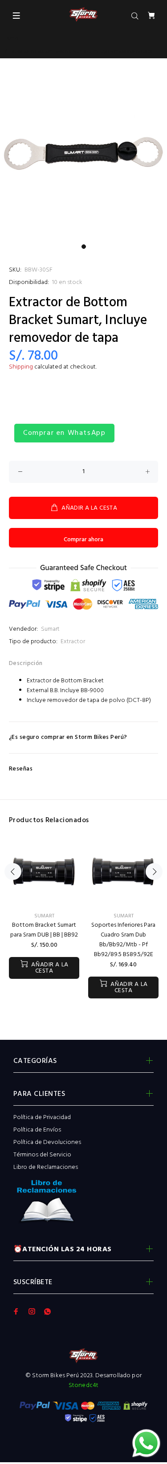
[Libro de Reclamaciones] (83, 1204)
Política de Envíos (37, 1130)
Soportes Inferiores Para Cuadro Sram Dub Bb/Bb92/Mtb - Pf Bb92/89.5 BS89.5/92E (123, 940)
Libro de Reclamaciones (45, 1167)
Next (154, 871)
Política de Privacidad (42, 1117)
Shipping (21, 367)
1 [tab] (83, 246)
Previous (12, 871)
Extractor (73, 642)
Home (11, 38)
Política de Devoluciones (47, 1142)
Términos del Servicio (42, 1155)
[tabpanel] (83, 156)
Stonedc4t (83, 1385)
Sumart (50, 629)
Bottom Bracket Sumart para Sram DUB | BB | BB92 (44, 930)
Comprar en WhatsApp (64, 433)
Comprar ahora (83, 540)
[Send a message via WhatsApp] (146, 1443)
